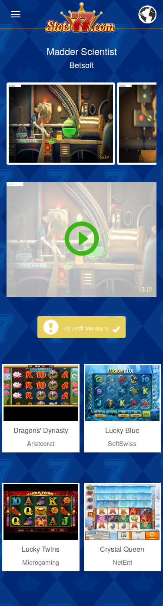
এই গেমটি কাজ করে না (87, 328)
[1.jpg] (61, 123)
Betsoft (82, 64)
